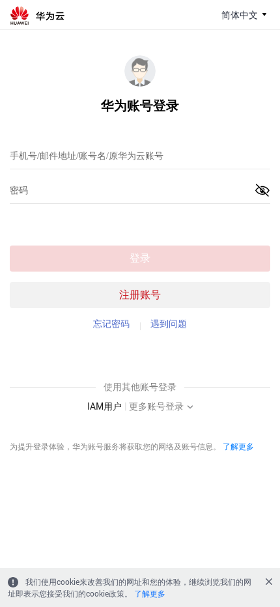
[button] (262, 190)
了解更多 (238, 446)
